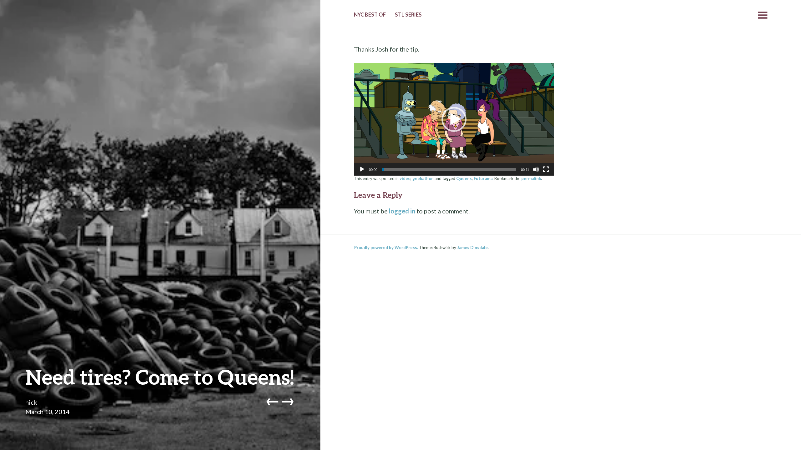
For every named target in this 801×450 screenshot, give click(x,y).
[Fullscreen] (546, 169)
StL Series (408, 15)
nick (31, 402)
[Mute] (536, 169)
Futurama (483, 178)
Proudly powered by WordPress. (386, 247)
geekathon (423, 178)
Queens (464, 178)
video (405, 178)
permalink (531, 178)
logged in (402, 211)
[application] (454, 119)
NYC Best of (370, 15)
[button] (454, 119)
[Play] (362, 169)
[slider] (449, 169)
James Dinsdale (472, 247)
